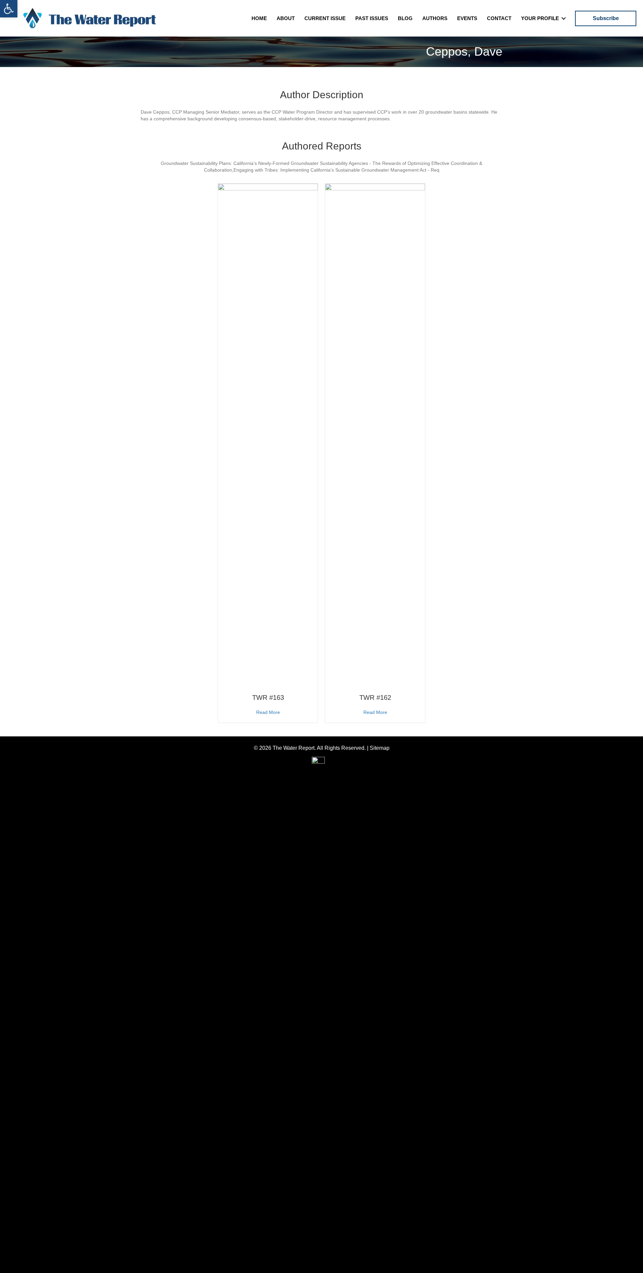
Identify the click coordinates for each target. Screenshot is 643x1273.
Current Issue (325, 18)
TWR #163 (268, 697)
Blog (405, 18)
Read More (268, 712)
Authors (434, 18)
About (286, 18)
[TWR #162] (375, 434)
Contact (499, 18)
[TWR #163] (268, 434)
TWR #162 (375, 697)
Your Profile (540, 18)
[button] (8, 8)
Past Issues (371, 18)
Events (467, 18)
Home (259, 18)
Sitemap (379, 748)
